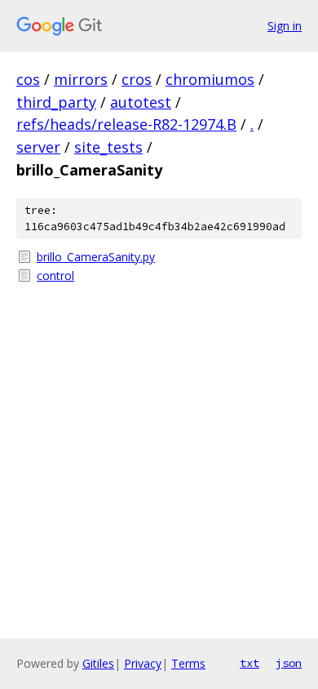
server (38, 147)
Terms (188, 663)
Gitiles (98, 663)
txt (249, 663)
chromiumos (210, 79)
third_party (56, 102)
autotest (140, 102)
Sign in (284, 25)
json (289, 663)
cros (136, 79)
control (55, 275)
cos (28, 79)
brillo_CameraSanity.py (96, 256)
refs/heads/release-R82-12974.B (126, 124)
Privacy (142, 663)
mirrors (81, 79)
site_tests (108, 147)
